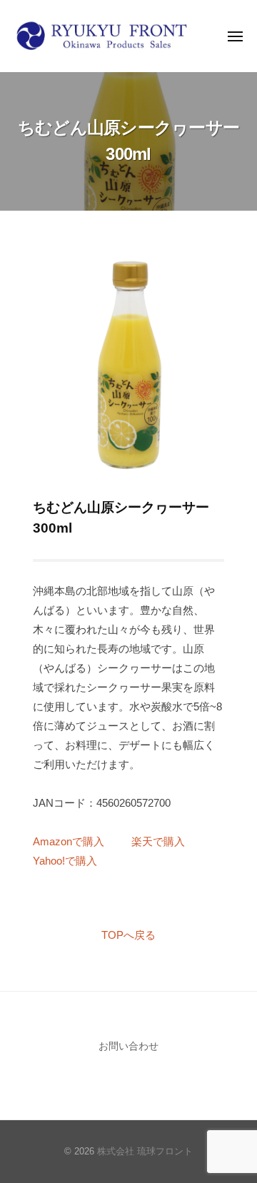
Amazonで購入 (68, 841)
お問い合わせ (128, 1046)
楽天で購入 (158, 841)
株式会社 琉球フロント (145, 1151)
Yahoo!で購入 (65, 861)
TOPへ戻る (128, 935)
